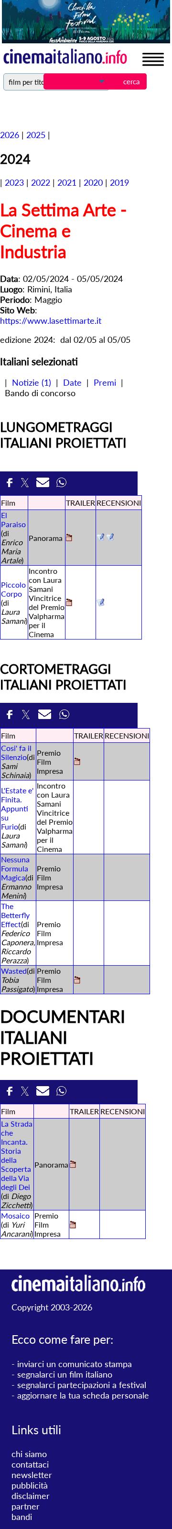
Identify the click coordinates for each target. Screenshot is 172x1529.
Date (72, 382)
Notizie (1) (31, 382)
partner (25, 1506)
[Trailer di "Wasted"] (77, 980)
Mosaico (15, 1215)
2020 (93, 182)
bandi (21, 1516)
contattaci (30, 1464)
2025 (35, 135)
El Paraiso (13, 519)
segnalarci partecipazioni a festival (81, 1384)
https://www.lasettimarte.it (50, 320)
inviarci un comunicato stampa (74, 1364)
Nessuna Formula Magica (15, 868)
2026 (9, 135)
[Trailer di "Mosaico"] (73, 1225)
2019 (119, 182)
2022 (40, 182)
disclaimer (30, 1495)
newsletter (31, 1474)
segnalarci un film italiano (64, 1374)
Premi (105, 382)
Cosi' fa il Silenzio (16, 752)
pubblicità (29, 1485)
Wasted (14, 970)
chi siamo (29, 1454)
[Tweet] (26, 485)
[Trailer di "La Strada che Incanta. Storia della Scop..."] (73, 1164)
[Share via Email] (44, 485)
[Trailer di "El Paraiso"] (69, 538)
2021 (66, 182)
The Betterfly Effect (15, 915)
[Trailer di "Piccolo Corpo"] (69, 603)
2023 (14, 182)
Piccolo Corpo (13, 589)
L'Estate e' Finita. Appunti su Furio (17, 808)
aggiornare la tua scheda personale (83, 1395)
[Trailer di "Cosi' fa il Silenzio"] (77, 762)
